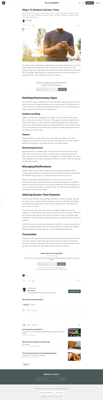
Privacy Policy (63, 269)
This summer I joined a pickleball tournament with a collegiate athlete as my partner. (43, 332)
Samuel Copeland (33, 357)
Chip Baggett (32, 335)
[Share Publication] (83, 3)
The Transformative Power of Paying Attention (39, 353)
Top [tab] (24, 325)
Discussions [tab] (35, 325)
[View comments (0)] (29, 25)
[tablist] (29, 304)
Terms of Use (59, 267)
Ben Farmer (29, 20)
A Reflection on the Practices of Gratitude (33, 355)
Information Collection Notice (51, 269)
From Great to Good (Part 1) (32, 329)
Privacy (52, 388)
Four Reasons (26, 344)
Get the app (59, 392)
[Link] (20, 97)
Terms (56, 388)
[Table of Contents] (2, 200)
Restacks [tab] (32, 304)
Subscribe (90, 3)
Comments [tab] (26, 304)
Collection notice (63, 388)
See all (25, 364)
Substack (43, 396)
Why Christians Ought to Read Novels (36, 342)
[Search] (79, 3)
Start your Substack (47, 392)
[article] (51, 333)
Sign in (98, 3)
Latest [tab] (28, 325)
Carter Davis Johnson (35, 346)
